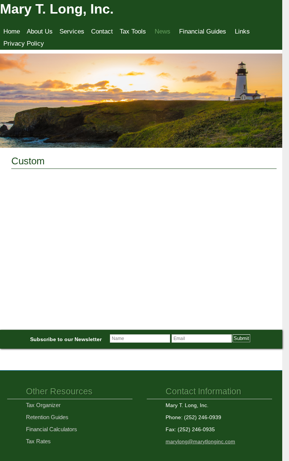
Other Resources (59, 391)
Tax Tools (133, 31)
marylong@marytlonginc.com (200, 441)
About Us (40, 31)
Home (11, 31)
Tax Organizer (43, 405)
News (162, 31)
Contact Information (203, 391)
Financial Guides (202, 31)
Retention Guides (47, 417)
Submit (241, 338)
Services (71, 31)
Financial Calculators (51, 429)
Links (242, 31)
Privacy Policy (23, 43)
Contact (102, 31)
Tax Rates (38, 441)
